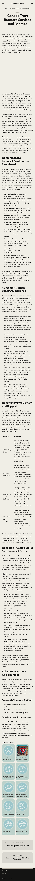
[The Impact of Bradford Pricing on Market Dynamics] (17, 845)
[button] (3, 4)
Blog (6, 8)
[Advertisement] (17, 73)
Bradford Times (17, 3)
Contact (5, 873)
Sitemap (4, 870)
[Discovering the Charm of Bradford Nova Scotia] (17, 857)
